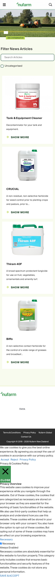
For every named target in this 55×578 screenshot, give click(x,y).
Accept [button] (5, 459)
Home (22, 409)
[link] (23, 4)
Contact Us (26, 437)
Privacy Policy (29, 432)
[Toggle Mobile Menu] (4, 4)
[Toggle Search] (50, 4)
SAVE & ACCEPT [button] (9, 576)
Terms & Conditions (12, 432)
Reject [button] (14, 459)
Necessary (8, 544)
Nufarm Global (45, 432)
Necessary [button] (6, 539)
